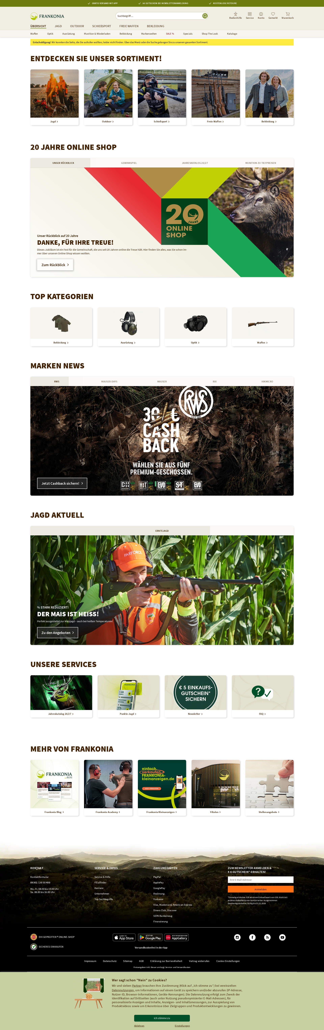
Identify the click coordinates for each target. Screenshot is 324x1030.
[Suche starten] (205, 16)
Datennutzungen (123, 990)
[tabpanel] (162, 222)
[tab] (63, 163)
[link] (250, 16)
